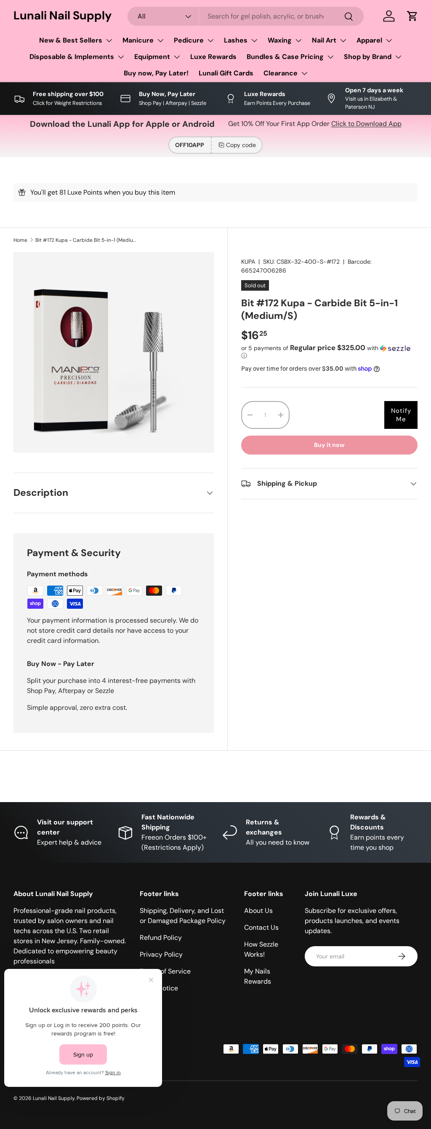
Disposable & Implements (71, 56)
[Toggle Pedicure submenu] (210, 40)
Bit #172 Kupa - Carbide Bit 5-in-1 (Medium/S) (85, 240)
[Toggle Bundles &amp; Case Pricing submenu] (330, 57)
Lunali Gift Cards (226, 73)
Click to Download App (366, 123)
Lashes (235, 40)
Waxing (280, 40)
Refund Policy (161, 937)
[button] (412, 16)
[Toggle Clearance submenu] (304, 73)
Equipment (152, 56)
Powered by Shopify (101, 1098)
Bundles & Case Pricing (285, 56)
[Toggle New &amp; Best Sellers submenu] (109, 40)
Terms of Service (165, 971)
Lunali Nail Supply (53, 1098)
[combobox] (246, 16)
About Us (258, 910)
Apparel (369, 40)
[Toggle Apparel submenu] (389, 40)
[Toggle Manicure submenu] (160, 40)
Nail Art (324, 40)
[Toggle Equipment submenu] (177, 57)
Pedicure (189, 40)
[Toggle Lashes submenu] (254, 40)
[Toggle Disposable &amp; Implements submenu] (121, 57)
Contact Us (261, 927)
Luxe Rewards (213, 56)
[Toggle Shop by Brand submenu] (398, 57)
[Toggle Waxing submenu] (298, 40)
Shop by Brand (367, 56)
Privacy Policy (161, 954)
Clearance (280, 73)
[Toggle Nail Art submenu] (343, 40)
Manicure (138, 40)
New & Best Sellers (70, 40)
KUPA (248, 261)
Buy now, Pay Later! (156, 73)
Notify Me (401, 415)
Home (20, 240)
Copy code (241, 145)
